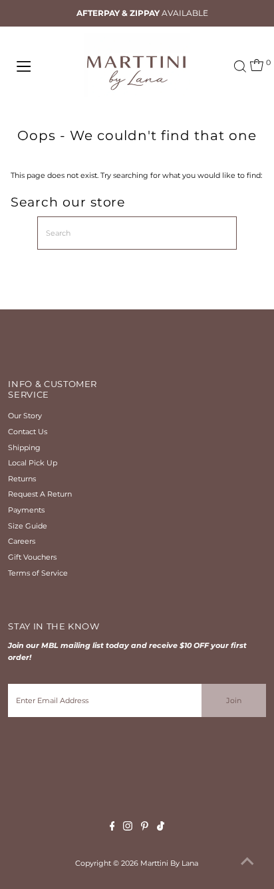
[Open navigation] (38, 66)
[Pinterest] (145, 828)
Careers (21, 541)
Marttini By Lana (169, 863)
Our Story (25, 415)
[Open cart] (256, 66)
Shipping (24, 447)
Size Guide (27, 525)
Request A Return (40, 494)
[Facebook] (112, 828)
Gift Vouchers (32, 557)
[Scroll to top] (247, 862)
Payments (26, 510)
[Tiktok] (161, 828)
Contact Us (27, 431)
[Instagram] (128, 828)
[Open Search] (240, 66)
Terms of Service (38, 573)
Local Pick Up (32, 462)
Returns (22, 478)
